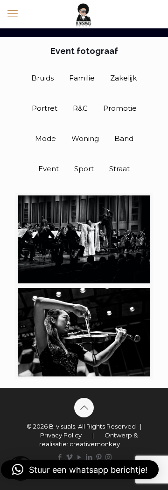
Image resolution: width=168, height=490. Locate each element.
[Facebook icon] (59, 457)
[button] (80, 469)
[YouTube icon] (79, 457)
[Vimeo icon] (69, 457)
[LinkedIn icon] (88, 457)
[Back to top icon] (84, 407)
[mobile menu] (13, 14)
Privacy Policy (61, 435)
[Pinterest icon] (98, 457)
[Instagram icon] (108, 457)
